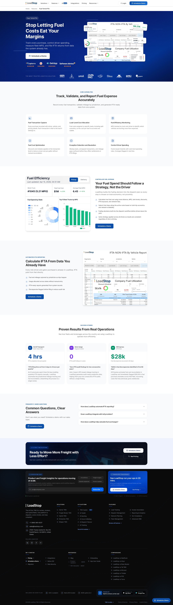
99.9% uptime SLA (86, 593)
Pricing (84, 3)
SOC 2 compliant (53, 593)
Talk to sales (108, 602)
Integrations (75, 3)
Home (27, 9)
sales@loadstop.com (36, 526)
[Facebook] (36, 543)
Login (124, 3)
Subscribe (96, 489)
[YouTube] (40, 543)
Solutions (44, 3)
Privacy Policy (133, 602)
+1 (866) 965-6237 (35, 522)
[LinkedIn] (27, 543)
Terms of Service (122, 602)
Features (54, 3)
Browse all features (114, 523)
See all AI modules (83, 529)
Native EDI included (69, 593)
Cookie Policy (143, 602)
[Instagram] (32, 543)
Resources (93, 3)
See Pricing (134, 456)
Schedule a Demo (139, 3)
